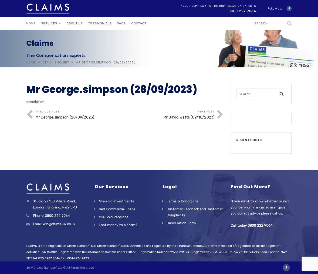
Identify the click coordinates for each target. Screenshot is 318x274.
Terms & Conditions (183, 201)
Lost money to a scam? (118, 225)
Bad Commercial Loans (117, 209)
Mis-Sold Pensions (114, 217)
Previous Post (65, 114)
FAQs (121, 23)
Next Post (188, 114)
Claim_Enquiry (56, 62)
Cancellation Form (181, 223)
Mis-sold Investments (116, 201)
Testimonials (100, 23)
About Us (75, 23)
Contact (138, 23)
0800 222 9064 (242, 11)
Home (31, 23)
